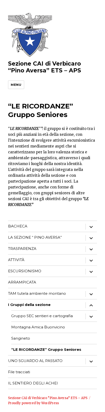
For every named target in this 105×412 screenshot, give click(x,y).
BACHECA (17, 226)
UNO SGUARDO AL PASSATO (35, 360)
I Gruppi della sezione (29, 304)
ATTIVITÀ (16, 259)
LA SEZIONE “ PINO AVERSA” (35, 237)
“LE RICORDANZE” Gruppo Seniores (46, 349)
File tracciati (19, 372)
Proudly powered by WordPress (33, 403)
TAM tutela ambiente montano (37, 293)
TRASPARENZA (22, 248)
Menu (16, 85)
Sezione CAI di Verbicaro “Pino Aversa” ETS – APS (44, 67)
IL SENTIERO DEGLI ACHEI (33, 383)
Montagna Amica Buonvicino (38, 327)
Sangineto (20, 338)
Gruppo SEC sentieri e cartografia (42, 316)
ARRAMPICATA (22, 282)
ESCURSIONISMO (24, 271)
